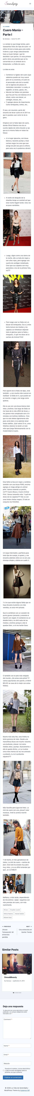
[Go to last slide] (5, 972)
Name (6, 1046)
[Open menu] (30, 3)
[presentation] (17, 964)
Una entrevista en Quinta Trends (25, 929)
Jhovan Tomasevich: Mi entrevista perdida (8, 932)
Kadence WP (25, 1090)
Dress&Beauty (10, 977)
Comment (8, 1019)
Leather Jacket (15, 910)
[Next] (28, 972)
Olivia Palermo (8, 913)
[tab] (13, 992)
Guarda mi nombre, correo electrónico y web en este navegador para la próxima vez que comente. (17, 1070)
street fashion (19, 913)
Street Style (8, 917)
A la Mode (6, 26)
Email (6, 1055)
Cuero (6, 910)
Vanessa (7, 39)
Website (7, 1063)
